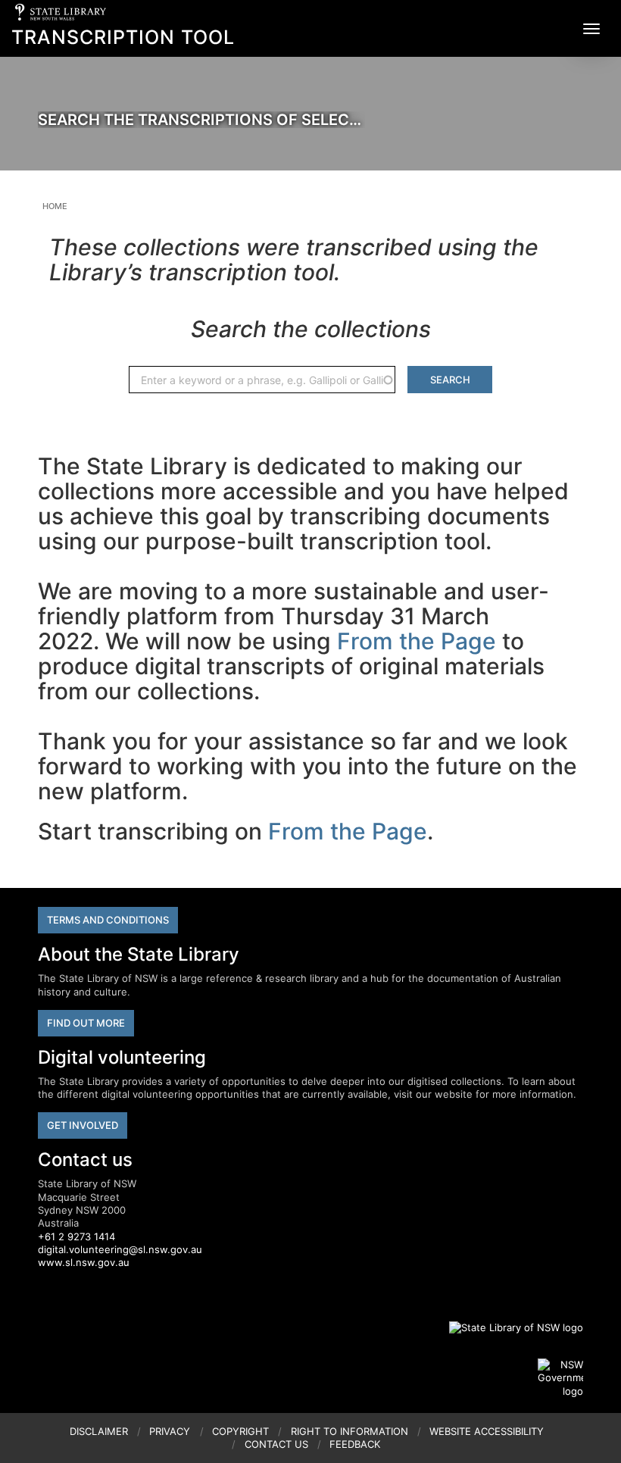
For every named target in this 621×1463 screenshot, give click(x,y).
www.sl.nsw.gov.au (84, 1262)
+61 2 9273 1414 (76, 1236)
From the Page (416, 641)
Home (54, 206)
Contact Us (276, 1444)
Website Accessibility (486, 1431)
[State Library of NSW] (507, 1327)
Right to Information (349, 1431)
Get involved (82, 1125)
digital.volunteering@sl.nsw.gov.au (120, 1249)
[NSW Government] (560, 1378)
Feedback (354, 1444)
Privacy (169, 1431)
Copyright (240, 1431)
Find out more (86, 1023)
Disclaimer (99, 1431)
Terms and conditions (108, 920)
